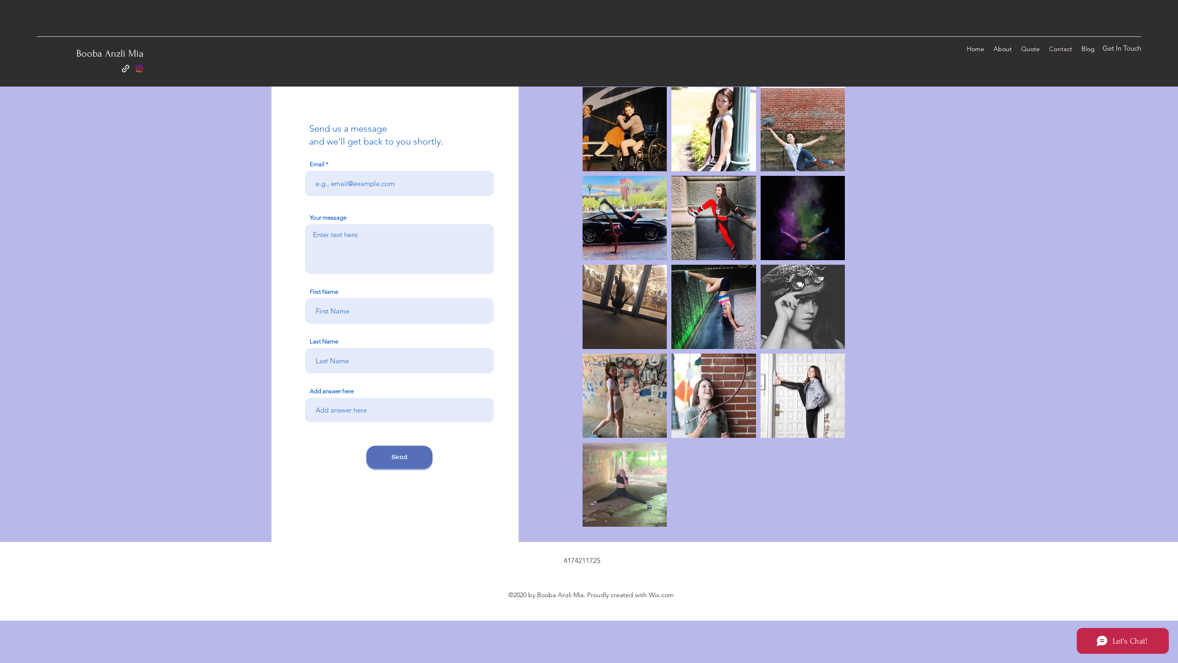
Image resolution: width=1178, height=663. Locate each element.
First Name (324, 292)
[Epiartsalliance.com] (125, 68)
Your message (328, 218)
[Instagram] (139, 68)
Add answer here (332, 391)
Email (317, 164)
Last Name (324, 341)
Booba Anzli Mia (110, 53)
